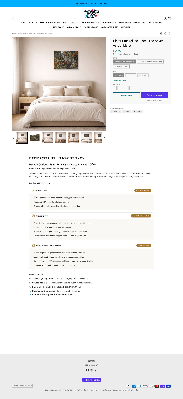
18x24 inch (119, 75)
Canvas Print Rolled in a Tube (150, 61)
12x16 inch (143, 75)
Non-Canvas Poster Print (125, 61)
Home (14, 33)
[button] (22, 138)
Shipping (116, 54)
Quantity (116, 84)
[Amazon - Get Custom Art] (169, 33)
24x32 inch (131, 75)
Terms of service (105, 390)
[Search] (13, 18)
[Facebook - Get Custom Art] (161, 33)
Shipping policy (133, 390)
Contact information (119, 390)
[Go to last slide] (13, 137)
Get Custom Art (54, 390)
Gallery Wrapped (121, 66)
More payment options (154, 100)
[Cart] (169, 18)
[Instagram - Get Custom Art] (165, 33)
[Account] (165, 18)
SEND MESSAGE (91, 365)
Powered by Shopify (68, 390)
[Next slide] (104, 137)
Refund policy (82, 390)
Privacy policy (93, 390)
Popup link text (119, 80)
